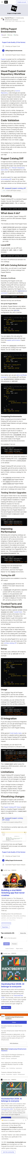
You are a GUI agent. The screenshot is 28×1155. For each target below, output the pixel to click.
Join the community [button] (8, 1152)
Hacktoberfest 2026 (7, 1109)
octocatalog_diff (6, 179)
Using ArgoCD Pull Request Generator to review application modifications (12, 1056)
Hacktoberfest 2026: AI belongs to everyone (12, 985)
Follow (14, 1022)
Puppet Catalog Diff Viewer (12, 807)
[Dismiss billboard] (26, 1120)
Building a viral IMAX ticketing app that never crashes (13, 893)
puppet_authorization (13, 340)
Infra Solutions (14, 1043)
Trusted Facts (17, 612)
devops (9, 35)
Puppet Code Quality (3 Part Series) (13, 42)
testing (16, 35)
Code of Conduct (9, 948)
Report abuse (19, 948)
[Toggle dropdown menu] (26, 870)
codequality (5, 37)
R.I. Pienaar (13, 168)
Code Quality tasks (16, 733)
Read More (5, 927)
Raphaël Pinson (9, 18)
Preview (14, 944)
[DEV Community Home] (6, 2)
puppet (3, 35)
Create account (21, 2)
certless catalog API (10, 643)
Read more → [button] (6, 1007)
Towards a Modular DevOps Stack (13, 1073)
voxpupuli (8, 188)
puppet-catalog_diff (19, 188)
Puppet (3, 59)
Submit (6, 944)
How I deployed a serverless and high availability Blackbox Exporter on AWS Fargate (12, 1065)
